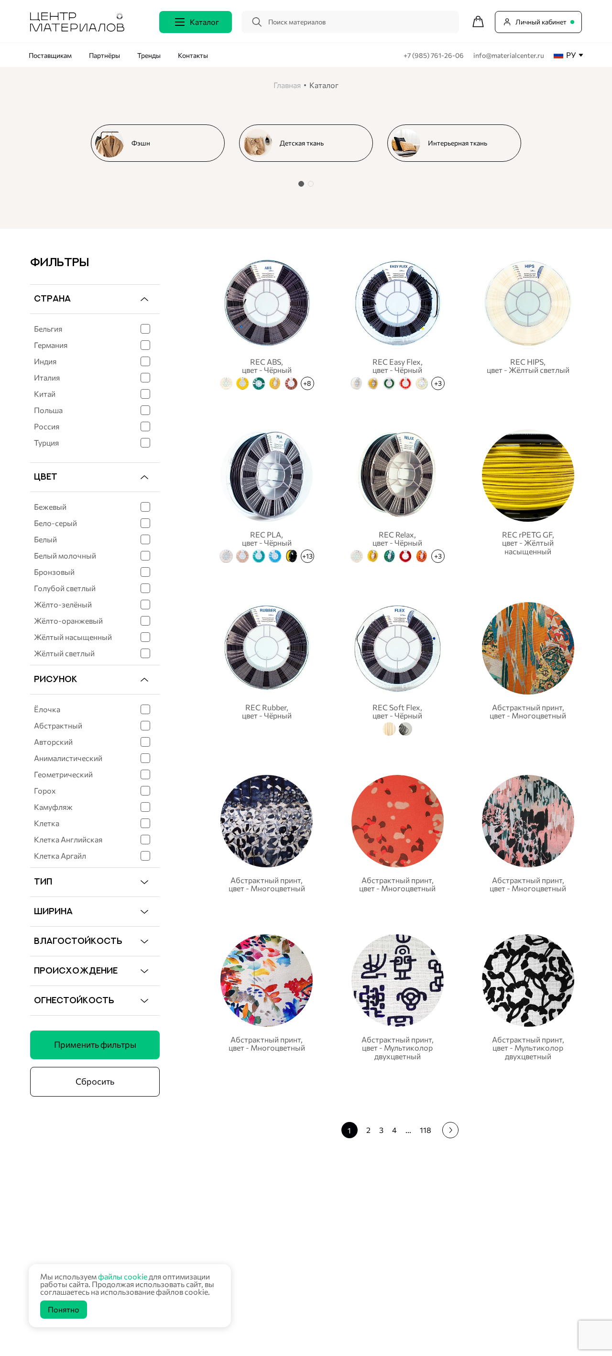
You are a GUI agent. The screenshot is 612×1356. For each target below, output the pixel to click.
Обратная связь (545, 1250)
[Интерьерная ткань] (458, 143)
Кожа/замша (234, 1277)
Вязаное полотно (240, 1228)
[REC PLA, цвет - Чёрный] (267, 494)
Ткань (222, 1216)
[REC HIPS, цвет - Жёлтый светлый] (528, 322)
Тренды (149, 55)
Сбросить (95, 1081)
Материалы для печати (249, 1265)
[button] (301, 184)
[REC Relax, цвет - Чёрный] (398, 494)
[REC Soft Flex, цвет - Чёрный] (398, 667)
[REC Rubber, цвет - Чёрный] (267, 667)
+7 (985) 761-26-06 (434, 55)
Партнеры (417, 1227)
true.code (90, 1337)
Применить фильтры (95, 1044)
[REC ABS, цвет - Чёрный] (267, 322)
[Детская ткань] (309, 143)
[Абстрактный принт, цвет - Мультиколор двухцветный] (398, 997)
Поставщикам (50, 55)
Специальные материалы (253, 1253)
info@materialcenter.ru (508, 55)
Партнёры (104, 55)
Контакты (193, 55)
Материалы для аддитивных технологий (276, 1314)
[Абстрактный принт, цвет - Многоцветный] (528, 667)
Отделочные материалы (251, 1326)
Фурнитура (231, 1302)
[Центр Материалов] (77, 28)
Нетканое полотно (242, 1241)
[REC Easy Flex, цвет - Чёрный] (398, 322)
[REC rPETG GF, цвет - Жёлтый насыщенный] (528, 494)
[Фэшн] (161, 143)
